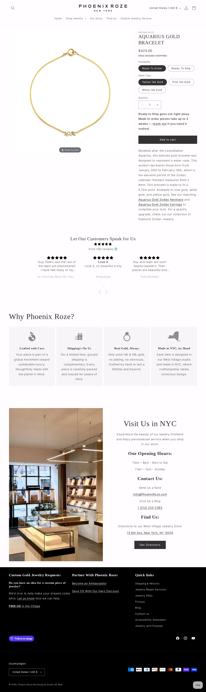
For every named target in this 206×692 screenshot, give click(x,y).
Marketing (38, 684)
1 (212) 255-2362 (150, 507)
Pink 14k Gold (181, 82)
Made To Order (152, 68)
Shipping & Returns (147, 583)
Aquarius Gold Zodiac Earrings (160, 204)
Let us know (26, 598)
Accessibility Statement (150, 619)
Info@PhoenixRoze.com (150, 494)
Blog (138, 607)
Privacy (140, 601)
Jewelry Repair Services (150, 589)
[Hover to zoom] (70, 92)
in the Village (24, 606)
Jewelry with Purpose (149, 625)
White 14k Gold (152, 90)
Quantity (143, 97)
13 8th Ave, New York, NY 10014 (150, 533)
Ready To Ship (181, 68)
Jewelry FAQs (143, 595)
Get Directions (150, 544)
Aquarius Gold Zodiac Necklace (160, 199)
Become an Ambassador (89, 583)
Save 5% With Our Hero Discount (95, 591)
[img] (103, 244)
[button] (13, 8)
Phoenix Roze (25, 684)
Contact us (142, 613)
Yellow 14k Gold (152, 82)
